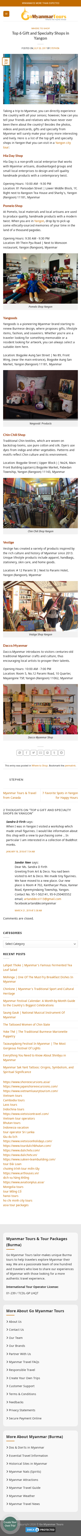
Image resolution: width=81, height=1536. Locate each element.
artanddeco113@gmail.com (42, 899)
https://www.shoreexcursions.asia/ (26, 1082)
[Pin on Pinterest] (47, 753)
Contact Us (16, 1330)
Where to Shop (40, 28)
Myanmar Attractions (23, 1480)
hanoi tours (10, 1196)
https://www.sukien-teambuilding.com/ (29, 1159)
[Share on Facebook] (26, 753)
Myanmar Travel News (24, 1504)
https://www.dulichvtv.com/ (21, 1150)
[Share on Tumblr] (54, 753)
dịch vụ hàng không (16, 1178)
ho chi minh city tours (17, 1200)
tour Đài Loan (12, 1164)
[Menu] (6, 14)
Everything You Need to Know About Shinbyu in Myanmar (34, 1057)
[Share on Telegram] (61, 753)
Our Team (15, 1338)
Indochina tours (13, 1109)
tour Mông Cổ (12, 1191)
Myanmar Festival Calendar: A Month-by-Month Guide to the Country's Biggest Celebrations (39, 1003)
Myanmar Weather (21, 1496)
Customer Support (21, 1386)
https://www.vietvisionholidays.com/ (27, 1141)
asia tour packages (16, 1205)
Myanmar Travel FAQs (23, 1362)
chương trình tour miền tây (21, 1169)
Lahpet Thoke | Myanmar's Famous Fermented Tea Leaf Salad (37, 967)
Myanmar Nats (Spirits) (24, 1472)
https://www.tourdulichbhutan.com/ (27, 1146)
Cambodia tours (14, 1100)
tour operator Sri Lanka (18, 1132)
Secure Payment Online (25, 1418)
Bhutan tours (12, 1123)
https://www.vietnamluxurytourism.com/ (30, 1091)
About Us (15, 1322)
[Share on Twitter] (33, 753)
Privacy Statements (21, 1410)
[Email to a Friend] (40, 753)
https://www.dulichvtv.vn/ (20, 1155)
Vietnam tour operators (19, 1118)
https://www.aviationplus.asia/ (23, 1182)
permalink (70, 765)
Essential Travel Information (28, 1456)
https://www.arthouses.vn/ (21, 1173)
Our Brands (16, 1346)
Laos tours (10, 1105)
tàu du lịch (10, 1137)
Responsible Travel (21, 1370)
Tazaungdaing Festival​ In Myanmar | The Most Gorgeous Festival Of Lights (34, 1046)
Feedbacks (15, 1402)
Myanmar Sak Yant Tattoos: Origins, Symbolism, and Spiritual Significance (38, 1069)
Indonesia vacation (16, 1127)
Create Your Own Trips (24, 1378)
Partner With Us (19, 1354)
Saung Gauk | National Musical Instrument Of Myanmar (34, 1015)
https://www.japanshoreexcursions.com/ (30, 1086)
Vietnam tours (12, 1096)
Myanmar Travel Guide (24, 1488)
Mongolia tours (13, 1187)
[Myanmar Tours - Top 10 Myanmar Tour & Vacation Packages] (44, 14)
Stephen (54, 48)
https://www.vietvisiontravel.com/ (26, 1114)
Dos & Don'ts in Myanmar (26, 1447)
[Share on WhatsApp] (19, 753)
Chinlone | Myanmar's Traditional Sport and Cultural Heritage (38, 991)
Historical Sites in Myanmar (27, 1464)
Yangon (39, 221)
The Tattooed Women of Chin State (26, 1024)
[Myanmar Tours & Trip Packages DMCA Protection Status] (40, 1529)
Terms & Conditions (22, 1394)
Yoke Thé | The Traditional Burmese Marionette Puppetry (35, 1034)
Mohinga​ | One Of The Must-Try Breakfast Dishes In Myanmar (38, 979)
